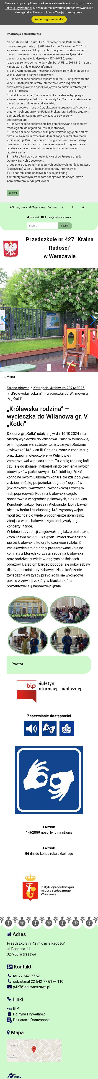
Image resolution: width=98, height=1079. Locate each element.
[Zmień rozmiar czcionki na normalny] (62, 207)
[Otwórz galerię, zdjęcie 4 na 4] (70, 640)
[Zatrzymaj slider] (49, 367)
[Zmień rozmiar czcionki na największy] (83, 207)
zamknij (13, 193)
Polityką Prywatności (18, 8)
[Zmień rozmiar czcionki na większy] (72, 207)
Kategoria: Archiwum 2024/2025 (59, 388)
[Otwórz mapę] (34, 1050)
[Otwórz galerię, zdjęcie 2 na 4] (70, 610)
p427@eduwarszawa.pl (31, 987)
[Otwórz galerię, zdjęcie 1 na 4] (28, 610)
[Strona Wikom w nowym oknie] (14, 1075)
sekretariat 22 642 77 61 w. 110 (37, 981)
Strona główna (19, 207)
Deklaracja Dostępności (31, 1020)
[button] (5, 320)
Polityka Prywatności (29, 1014)
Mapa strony (38, 207)
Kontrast (34, 217)
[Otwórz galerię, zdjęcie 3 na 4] (28, 640)
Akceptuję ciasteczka (49, 19)
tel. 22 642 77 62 (26, 976)
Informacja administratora (57, 217)
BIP (15, 1008)
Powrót (17, 664)
